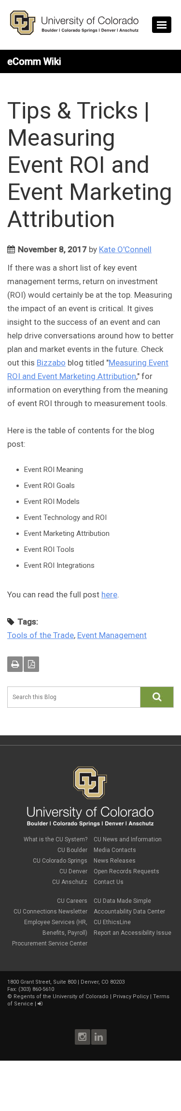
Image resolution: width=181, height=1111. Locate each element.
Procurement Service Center (49, 943)
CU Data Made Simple (122, 901)
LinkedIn (99, 1037)
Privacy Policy (131, 996)
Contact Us (109, 882)
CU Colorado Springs (60, 860)
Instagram (82, 1037)
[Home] (74, 33)
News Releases (115, 860)
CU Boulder (72, 850)
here (109, 594)
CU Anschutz (69, 882)
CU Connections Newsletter (50, 911)
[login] (40, 1004)
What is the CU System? (55, 839)
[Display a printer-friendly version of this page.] (15, 664)
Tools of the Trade (40, 635)
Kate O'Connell (125, 249)
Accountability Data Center (129, 911)
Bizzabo (51, 362)
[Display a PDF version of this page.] (31, 664)
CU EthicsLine (112, 922)
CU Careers (72, 901)
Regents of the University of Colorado (61, 996)
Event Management (112, 635)
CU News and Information (128, 839)
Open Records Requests (126, 871)
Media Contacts (115, 850)
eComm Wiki (34, 61)
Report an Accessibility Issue (132, 932)
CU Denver (73, 871)
